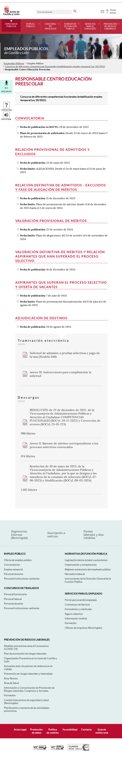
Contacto (86, 729)
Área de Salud (11, 683)
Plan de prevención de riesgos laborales (25, 653)
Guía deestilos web (101, 731)
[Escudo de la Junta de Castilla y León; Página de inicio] (11, 14)
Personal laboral (13, 599)
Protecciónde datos (36, 731)
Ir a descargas (6, 89)
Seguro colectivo (74, 613)
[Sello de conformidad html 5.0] (57, 749)
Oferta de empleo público (18, 560)
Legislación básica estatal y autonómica (86, 560)
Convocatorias (12, 564)
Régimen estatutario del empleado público (88, 569)
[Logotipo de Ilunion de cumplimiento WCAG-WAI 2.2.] (78, 749)
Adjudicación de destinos (41, 318)
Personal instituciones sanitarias (21, 608)
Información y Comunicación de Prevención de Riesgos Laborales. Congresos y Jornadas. (29, 689)
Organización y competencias (81, 564)
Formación (70, 623)
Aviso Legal (20, 729)
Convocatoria (29, 118)
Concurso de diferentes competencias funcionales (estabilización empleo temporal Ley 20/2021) (55, 66)
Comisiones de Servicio (77, 604)
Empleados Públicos (11, 25)
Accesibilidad (69, 729)
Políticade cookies (53, 731)
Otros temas (113, 11)
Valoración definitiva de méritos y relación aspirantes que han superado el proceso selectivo (60, 256)
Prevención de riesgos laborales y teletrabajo (28, 673)
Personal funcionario (15, 594)
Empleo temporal (13, 569)
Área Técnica (11, 678)
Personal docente (13, 574)
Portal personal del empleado (81, 599)
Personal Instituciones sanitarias (22, 578)
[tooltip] (102, 11)
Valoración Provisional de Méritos (51, 221)
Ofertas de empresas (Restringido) (83, 627)
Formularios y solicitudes (78, 609)
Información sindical (76, 618)
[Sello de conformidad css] (40, 749)
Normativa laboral (75, 574)
